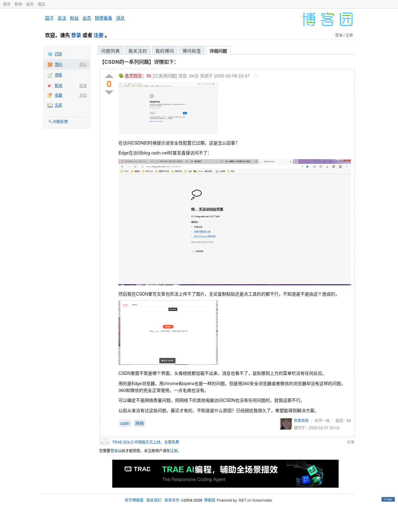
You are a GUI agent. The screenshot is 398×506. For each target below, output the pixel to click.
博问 (58, 64)
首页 (7, 4)
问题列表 (110, 51)
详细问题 (218, 51)
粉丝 (74, 18)
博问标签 (192, 51)
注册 (99, 35)
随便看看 (103, 18)
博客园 (209, 500)
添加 (83, 95)
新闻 (18, 4)
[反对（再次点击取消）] (109, 92)
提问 (83, 64)
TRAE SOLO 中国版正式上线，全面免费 (145, 441)
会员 (30, 4)
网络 (139, 423)
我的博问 (164, 51)
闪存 (58, 53)
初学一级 (322, 420)
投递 (83, 85)
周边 (41, 4)
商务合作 (171, 500)
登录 (76, 35)
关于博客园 (134, 500)
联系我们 (153, 500)
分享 (350, 441)
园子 (49, 18)
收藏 (58, 95)
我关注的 (137, 51)
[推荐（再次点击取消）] (109, 76)
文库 (58, 105)
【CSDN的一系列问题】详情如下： (139, 61)
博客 (58, 74)
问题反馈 (60, 121)
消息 (120, 18)
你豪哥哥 (301, 420)
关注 (62, 18)
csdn (125, 423)
